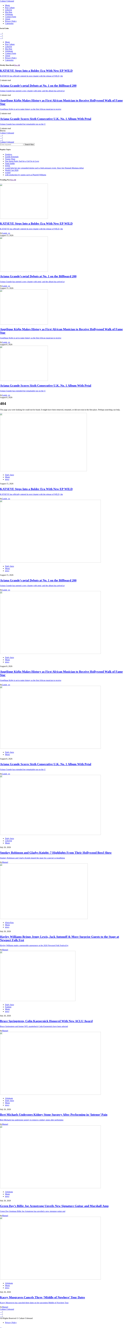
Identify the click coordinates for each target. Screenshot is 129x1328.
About (7, 19)
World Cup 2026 (11, 170)
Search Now (29, 144)
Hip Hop (8, 12)
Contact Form (10, 17)
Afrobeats (9, 14)
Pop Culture (10, 8)
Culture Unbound (7, 1)
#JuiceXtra (9, 922)
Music (7, 5)
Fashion (8, 1007)
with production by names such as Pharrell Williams (25, 175)
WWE (7, 166)
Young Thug (10, 159)
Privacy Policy (11, 21)
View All (17, 65)
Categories (9, 23)
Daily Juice (9, 475)
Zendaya (8, 154)
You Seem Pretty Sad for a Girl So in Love (22, 161)
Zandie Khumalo (12, 157)
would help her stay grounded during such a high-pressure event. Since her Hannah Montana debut (44, 168)
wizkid (7, 172)
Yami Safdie (10, 163)
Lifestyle (8, 10)
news (7, 479)
